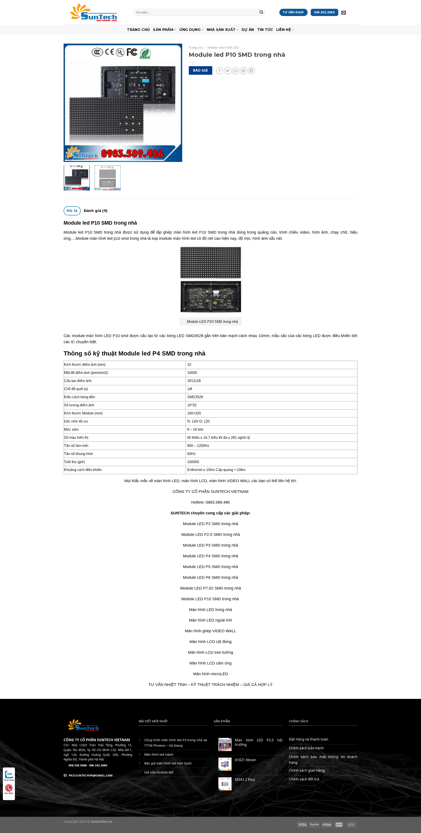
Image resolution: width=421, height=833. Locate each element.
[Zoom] (69, 157)
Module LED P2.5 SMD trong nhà (210, 534)
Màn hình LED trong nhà (210, 609)
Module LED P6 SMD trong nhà (210, 577)
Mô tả (72, 211)
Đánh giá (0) (96, 211)
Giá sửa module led (158, 772)
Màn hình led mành (158, 754)
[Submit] (261, 12)
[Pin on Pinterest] (243, 70)
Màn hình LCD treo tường (210, 652)
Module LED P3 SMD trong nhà (210, 545)
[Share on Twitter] (227, 70)
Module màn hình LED (223, 47)
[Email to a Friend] (235, 70)
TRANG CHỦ (138, 30)
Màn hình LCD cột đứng (210, 641)
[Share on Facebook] (219, 70)
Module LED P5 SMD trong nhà (210, 567)
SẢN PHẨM (163, 30)
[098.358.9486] (354, 12)
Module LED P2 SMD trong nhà (210, 524)
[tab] (72, 210)
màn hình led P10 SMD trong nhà (204, 232)
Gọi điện (8, 793)
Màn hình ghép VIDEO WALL (210, 631)
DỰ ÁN (248, 30)
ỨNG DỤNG (190, 30)
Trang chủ (196, 47)
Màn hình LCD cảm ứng (210, 663)
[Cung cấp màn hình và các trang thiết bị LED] (95, 12)
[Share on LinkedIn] (251, 70)
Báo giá (200, 70)
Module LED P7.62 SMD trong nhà (210, 588)
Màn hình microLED (210, 674)
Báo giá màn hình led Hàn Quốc (168, 763)
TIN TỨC (265, 30)
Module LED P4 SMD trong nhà (210, 556)
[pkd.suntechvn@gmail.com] (344, 12)
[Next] (174, 103)
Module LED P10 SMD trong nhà (210, 599)
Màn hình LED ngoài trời (210, 620)
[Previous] (71, 103)
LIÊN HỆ (283, 30)
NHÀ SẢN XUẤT (221, 30)
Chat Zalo (9, 779)
